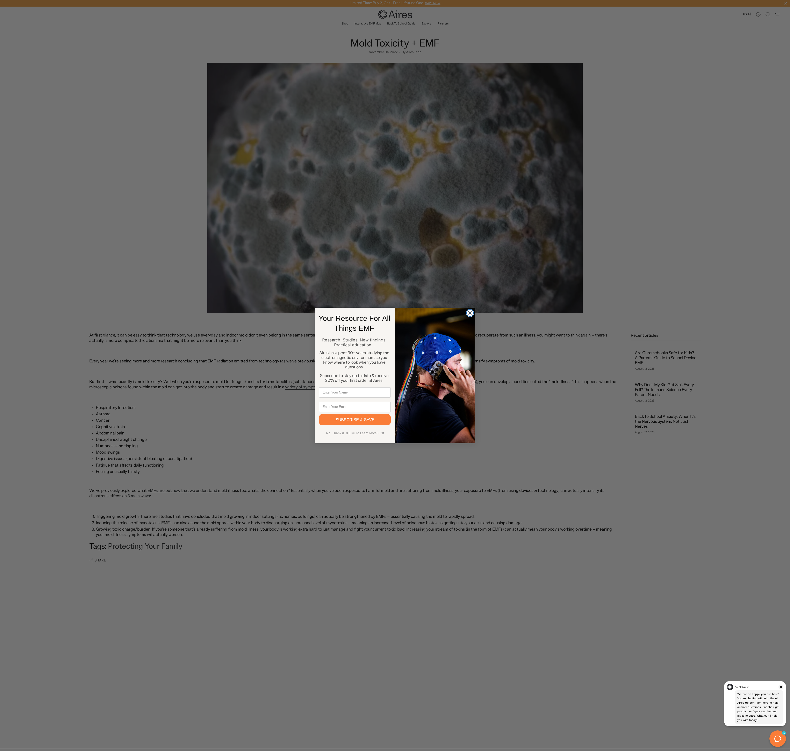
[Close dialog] (470, 313)
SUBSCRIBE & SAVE (355, 419)
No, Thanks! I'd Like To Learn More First (355, 433)
